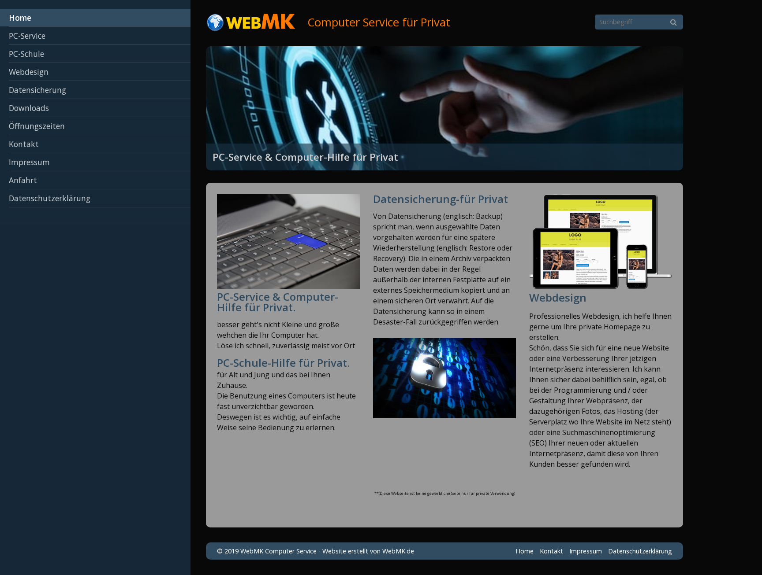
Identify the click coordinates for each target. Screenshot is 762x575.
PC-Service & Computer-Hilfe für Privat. (277, 301)
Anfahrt (23, 180)
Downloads (29, 108)
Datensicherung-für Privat (440, 199)
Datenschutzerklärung (49, 198)
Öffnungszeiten (37, 126)
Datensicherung (37, 90)
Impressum (29, 162)
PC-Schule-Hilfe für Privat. (283, 362)
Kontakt (24, 144)
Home (20, 17)
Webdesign (29, 71)
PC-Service (27, 35)
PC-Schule (26, 53)
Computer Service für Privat (378, 22)
